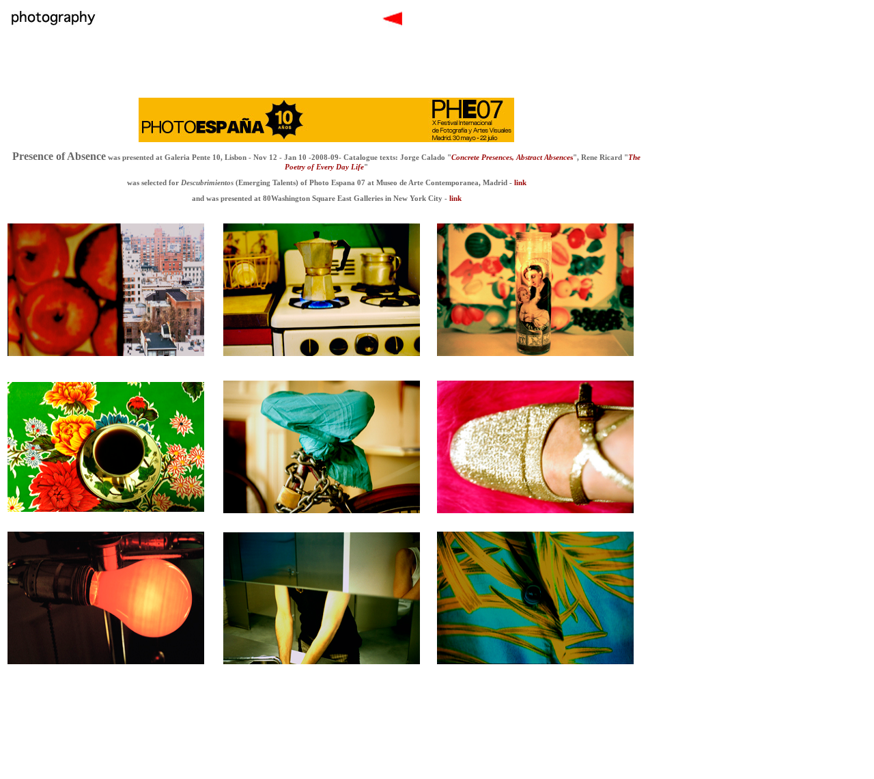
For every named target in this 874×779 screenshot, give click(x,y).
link (519, 182)
